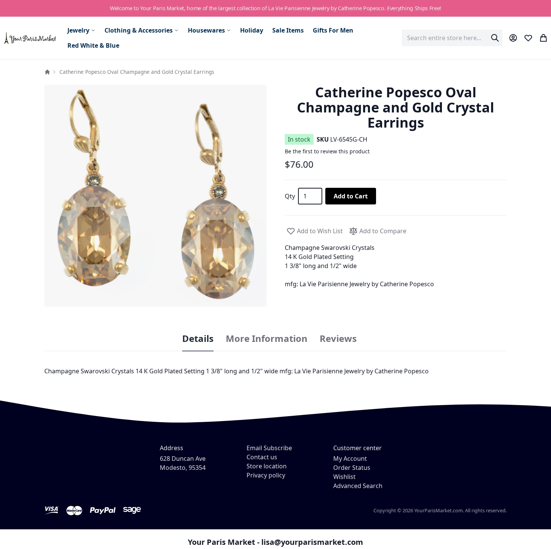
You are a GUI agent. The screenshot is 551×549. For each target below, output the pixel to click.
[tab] (198, 338)
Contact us (262, 457)
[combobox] (452, 38)
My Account (350, 458)
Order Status (351, 467)
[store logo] (30, 38)
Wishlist (344, 477)
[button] (155, 196)
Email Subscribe (269, 448)
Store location (267, 466)
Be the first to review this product (327, 151)
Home (47, 72)
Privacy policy (266, 475)
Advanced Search (357, 486)
